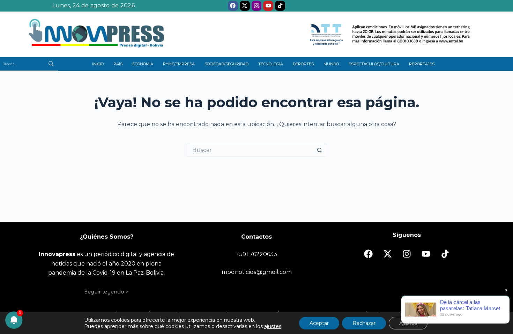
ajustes (272, 326)
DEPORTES (303, 63)
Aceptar (319, 323)
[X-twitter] (245, 6)
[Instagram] (257, 6)
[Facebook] (233, 6)
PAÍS (117, 63)
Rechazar (364, 323)
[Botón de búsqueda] (319, 150)
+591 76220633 (256, 254)
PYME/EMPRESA (179, 63)
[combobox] (250, 150)
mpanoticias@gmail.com (257, 272)
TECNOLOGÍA (270, 63)
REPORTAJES (421, 63)
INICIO (98, 63)
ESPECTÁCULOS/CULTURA (374, 63)
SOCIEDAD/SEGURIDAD (226, 63)
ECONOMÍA (142, 63)
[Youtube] (268, 6)
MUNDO (331, 63)
